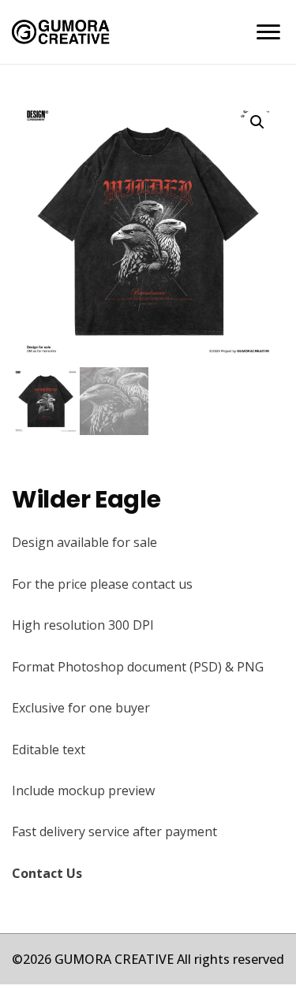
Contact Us (47, 873)
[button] (257, 122)
